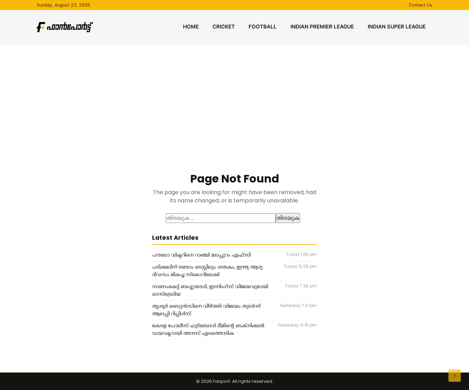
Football (263, 26)
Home (191, 26)
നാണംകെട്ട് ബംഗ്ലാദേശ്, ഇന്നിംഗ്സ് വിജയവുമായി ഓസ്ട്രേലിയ (210, 290)
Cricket (224, 26)
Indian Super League (397, 26)
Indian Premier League (322, 26)
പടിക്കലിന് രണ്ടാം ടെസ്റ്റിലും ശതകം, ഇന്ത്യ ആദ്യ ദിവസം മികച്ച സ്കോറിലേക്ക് (207, 270)
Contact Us (420, 5)
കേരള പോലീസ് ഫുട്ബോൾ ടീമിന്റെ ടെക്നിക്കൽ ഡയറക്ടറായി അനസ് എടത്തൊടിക (208, 329)
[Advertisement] (234, 96)
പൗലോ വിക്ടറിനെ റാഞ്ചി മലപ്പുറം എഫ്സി (201, 254)
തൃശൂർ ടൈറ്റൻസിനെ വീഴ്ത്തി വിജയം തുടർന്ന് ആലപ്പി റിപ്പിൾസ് (206, 310)
